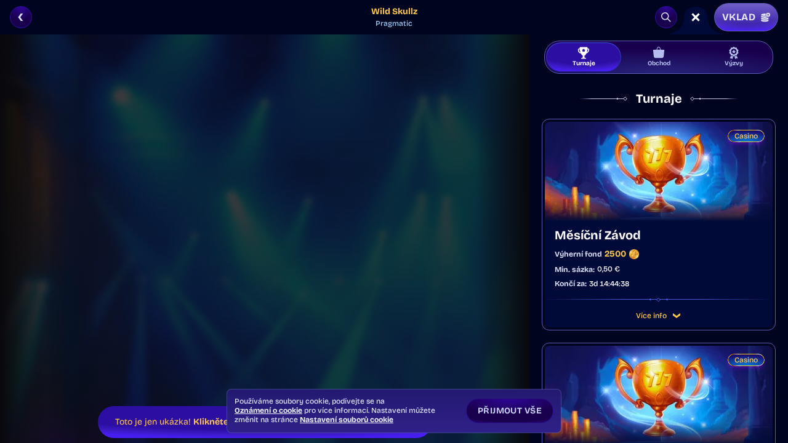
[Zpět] (21, 17)
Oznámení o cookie (268, 410)
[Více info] (676, 316)
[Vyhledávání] (666, 17)
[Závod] (696, 17)
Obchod (659, 63)
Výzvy (734, 63)
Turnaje (584, 63)
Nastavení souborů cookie (346, 419)
